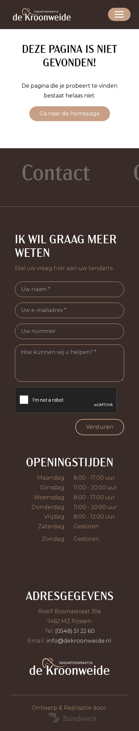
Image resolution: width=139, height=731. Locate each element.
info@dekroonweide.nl (78, 641)
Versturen (99, 427)
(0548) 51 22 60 (74, 631)
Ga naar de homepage (69, 113)
